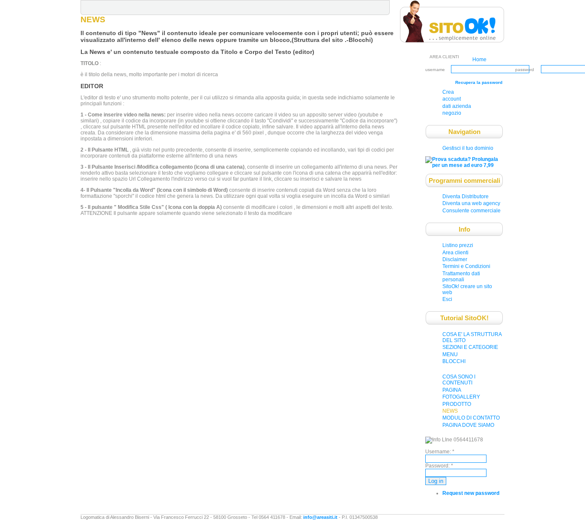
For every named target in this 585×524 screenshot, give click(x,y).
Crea (448, 92)
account (451, 99)
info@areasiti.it (320, 517)
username (435, 69)
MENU (450, 354)
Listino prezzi (457, 245)
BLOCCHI (454, 361)
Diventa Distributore (465, 196)
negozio (451, 113)
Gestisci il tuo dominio (467, 148)
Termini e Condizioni (466, 266)
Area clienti (455, 253)
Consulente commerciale (471, 211)
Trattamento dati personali (461, 277)
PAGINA (451, 390)
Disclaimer (454, 259)
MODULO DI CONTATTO (471, 418)
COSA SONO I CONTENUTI (458, 380)
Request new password (470, 493)
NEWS (450, 411)
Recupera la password (478, 82)
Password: (439, 466)
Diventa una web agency (471, 203)
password (524, 69)
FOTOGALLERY (461, 397)
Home (479, 60)
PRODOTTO (456, 404)
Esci (447, 299)
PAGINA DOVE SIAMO (468, 425)
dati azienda (456, 106)
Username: (439, 452)
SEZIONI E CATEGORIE (470, 347)
